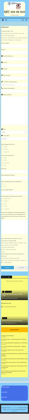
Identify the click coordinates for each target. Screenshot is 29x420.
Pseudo (5, 69)
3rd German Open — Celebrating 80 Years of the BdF (13, 339)
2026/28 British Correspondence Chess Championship (14, 362)
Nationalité (6, 135)
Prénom (3, 49)
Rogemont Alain (12, 323)
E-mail (5, 62)
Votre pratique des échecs (8, 144)
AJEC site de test (14, 12)
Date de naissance (8, 56)
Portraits (4, 318)
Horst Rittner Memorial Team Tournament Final (12, 350)
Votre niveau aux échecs (8, 155)
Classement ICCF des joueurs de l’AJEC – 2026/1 (12, 295)
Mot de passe (7, 75)
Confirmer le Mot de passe (10, 81)
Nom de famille (5, 43)
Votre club (3, 168)
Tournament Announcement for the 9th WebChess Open (14, 358)
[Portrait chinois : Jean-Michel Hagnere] (14, 310)
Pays (5, 129)
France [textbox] (14, 132)
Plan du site (4, 397)
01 (3, 291)
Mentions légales (5, 387)
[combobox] (14, 132)
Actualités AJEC (8, 291)
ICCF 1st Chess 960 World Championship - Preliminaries (14, 343)
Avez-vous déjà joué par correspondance (12, 181)
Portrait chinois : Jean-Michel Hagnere (12, 320)
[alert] (14, 307)
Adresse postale (8, 94)
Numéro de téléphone (9, 88)
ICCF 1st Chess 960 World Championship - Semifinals (13, 346)
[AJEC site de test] (3, 20)
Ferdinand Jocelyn (14, 298)
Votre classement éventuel (8, 175)
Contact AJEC (4, 392)
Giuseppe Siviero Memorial (7, 335)
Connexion (21, 267)
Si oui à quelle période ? (7, 189)
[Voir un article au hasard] (26, 20)
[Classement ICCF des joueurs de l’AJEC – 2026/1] (14, 286)
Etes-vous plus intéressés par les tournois (12, 196)
